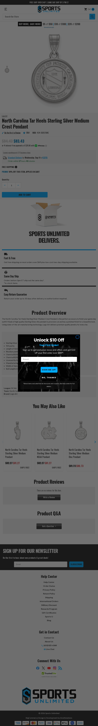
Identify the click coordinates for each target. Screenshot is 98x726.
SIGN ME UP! (49, 369)
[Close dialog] (77, 337)
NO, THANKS (49, 377)
